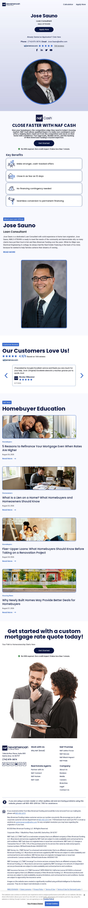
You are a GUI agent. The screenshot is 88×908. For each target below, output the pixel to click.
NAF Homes (35, 776)
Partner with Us (37, 770)
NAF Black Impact (67, 757)
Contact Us (64, 790)
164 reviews (59, 46)
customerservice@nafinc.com (26, 822)
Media (62, 776)
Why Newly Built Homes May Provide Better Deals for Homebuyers (38, 602)
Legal (62, 787)
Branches (64, 783)
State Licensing (25, 889)
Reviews (63, 773)
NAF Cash (35, 780)
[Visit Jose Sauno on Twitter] (46, 50)
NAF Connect (36, 773)
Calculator (68, 4)
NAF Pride (63, 761)
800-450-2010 (32, 803)
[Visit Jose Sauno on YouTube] (51, 50)
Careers (63, 780)
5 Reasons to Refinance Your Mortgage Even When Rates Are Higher (42, 448)
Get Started (44, 143)
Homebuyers (7, 442)
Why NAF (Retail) (38, 751)
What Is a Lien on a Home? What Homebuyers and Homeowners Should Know (37, 499)
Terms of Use (50, 889)
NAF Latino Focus (67, 751)
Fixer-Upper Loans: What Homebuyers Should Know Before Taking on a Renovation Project (43, 551)
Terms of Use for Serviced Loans (69, 889)
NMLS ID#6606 (12, 889)
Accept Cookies (52, 904)
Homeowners (7, 493)
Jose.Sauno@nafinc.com (57, 42)
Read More (9, 252)
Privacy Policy (38, 889)
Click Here (57, 37)
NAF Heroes (64, 754)
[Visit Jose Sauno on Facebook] (37, 50)
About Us (63, 770)
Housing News (7, 596)
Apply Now (81, 4)
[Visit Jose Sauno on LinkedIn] (41, 50)
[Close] (84, 894)
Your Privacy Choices (35, 904)
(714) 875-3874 (34, 42)
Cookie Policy (49, 899)
